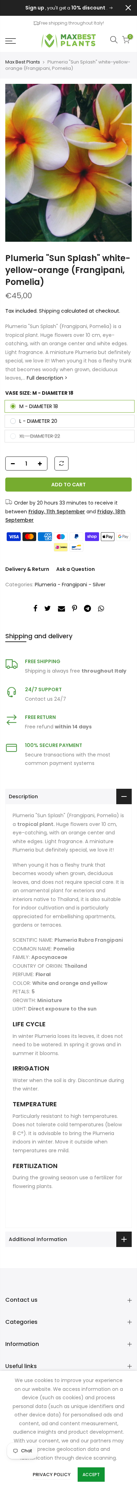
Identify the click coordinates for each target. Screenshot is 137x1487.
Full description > (46, 377)
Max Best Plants (22, 62)
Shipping (49, 310)
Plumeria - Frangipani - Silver (70, 584)
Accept (91, 1475)
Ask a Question (75, 569)
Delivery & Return (27, 569)
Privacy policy (52, 1474)
